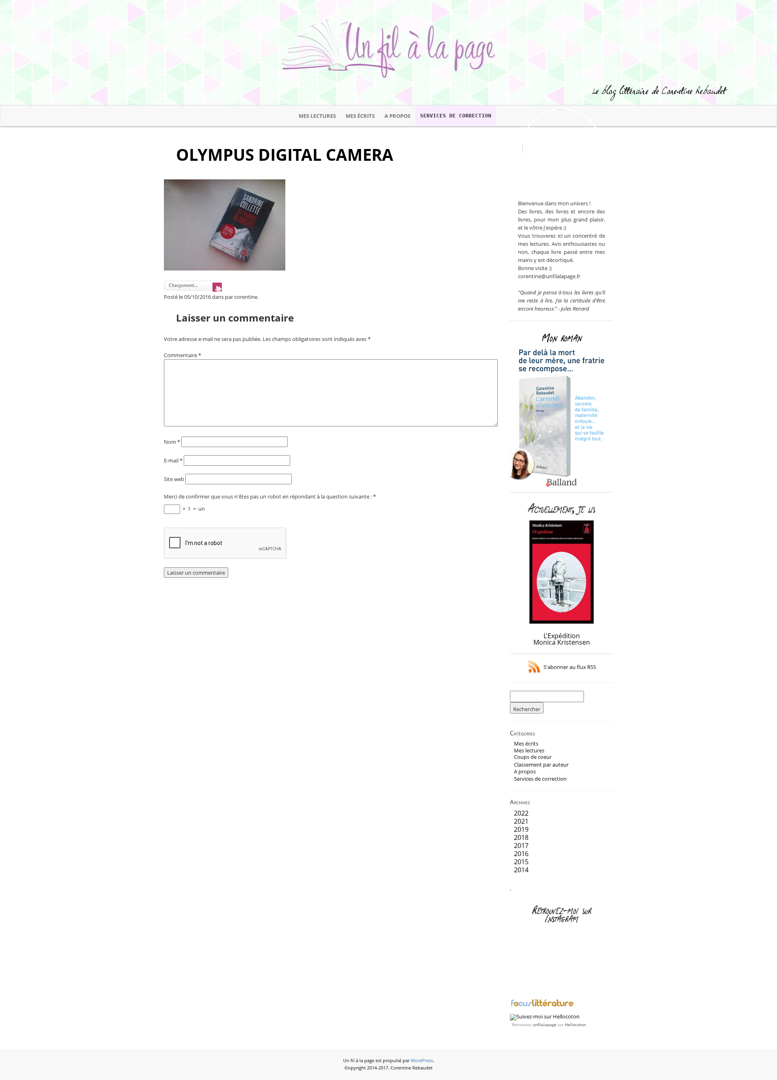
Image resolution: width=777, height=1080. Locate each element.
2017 (521, 845)
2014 (521, 869)
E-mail (173, 460)
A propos (397, 115)
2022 (521, 813)
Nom (172, 441)
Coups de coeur (533, 756)
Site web (174, 479)
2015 (521, 861)
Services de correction (455, 116)
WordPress (422, 1060)
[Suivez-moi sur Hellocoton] (545, 1016)
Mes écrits (360, 115)
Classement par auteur (541, 764)
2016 (521, 853)
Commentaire (182, 355)
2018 (521, 837)
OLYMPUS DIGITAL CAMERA (284, 154)
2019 (521, 829)
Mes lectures (317, 115)
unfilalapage (544, 1024)
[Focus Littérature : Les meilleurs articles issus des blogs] (542, 1005)
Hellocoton (575, 1024)
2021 (521, 821)
